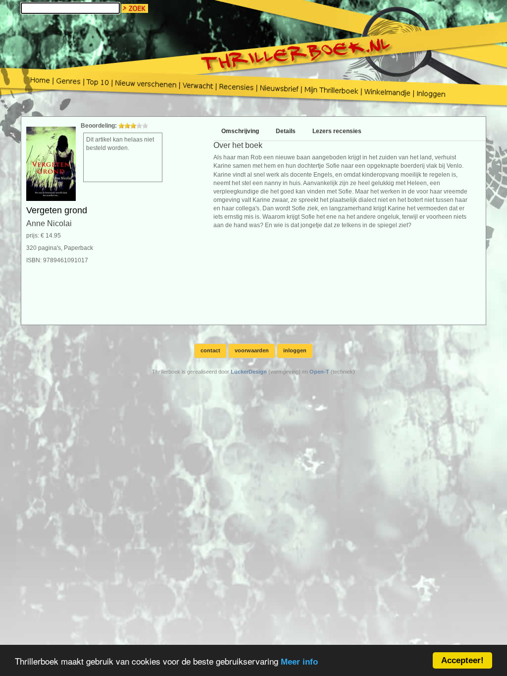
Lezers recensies (336, 131)
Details (286, 131)
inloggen (294, 350)
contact (210, 350)
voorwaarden (252, 350)
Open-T (319, 372)
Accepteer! (462, 660)
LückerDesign (249, 372)
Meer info (299, 662)
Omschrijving (240, 131)
